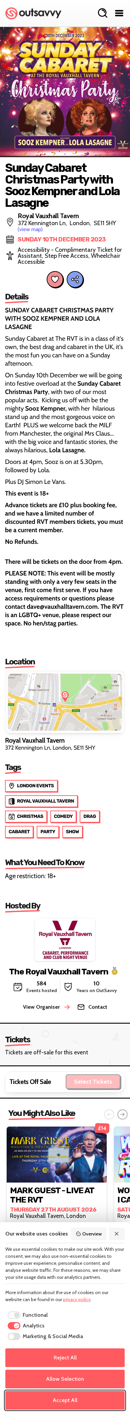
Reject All (65, 1357)
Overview (92, 1234)
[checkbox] (26, 1315)
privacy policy (77, 1299)
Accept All (65, 1400)
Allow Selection (65, 1379)
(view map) (30, 229)
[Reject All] (117, 1234)
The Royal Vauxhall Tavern (58, 971)
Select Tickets (93, 1081)
